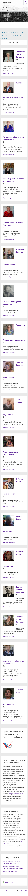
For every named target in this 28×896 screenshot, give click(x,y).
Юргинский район (8, 112)
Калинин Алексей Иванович (11, 866)
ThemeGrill (24, 891)
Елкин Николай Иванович (11, 863)
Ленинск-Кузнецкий (9, 315)
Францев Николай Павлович (11, 871)
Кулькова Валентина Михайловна (13, 868)
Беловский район (8, 73)
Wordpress (9, 891)
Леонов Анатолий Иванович (20, 589)
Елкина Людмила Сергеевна (11, 861)
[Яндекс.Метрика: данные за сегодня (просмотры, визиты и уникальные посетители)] (8, 882)
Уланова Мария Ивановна (20, 619)
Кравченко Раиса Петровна (20, 54)
